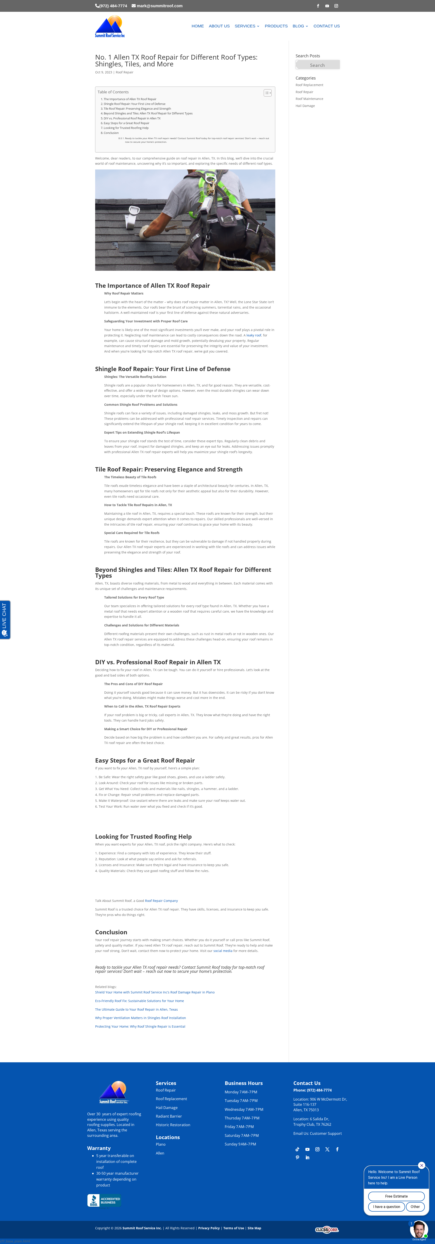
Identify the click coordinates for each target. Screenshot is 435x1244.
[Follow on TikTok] (297, 1149)
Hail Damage (305, 106)
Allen (160, 1153)
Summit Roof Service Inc (142, 1228)
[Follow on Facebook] (318, 6)
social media (222, 951)
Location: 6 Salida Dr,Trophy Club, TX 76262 (312, 1121)
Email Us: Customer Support (317, 1133)
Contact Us (327, 26)
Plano (161, 1144)
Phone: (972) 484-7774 (312, 1090)
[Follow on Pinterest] (297, 1157)
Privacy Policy (208, 1228)
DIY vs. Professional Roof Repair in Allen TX (132, 118)
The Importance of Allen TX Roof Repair (130, 99)
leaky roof (253, 335)
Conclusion (111, 133)
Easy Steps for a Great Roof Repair (127, 123)
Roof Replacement (309, 85)
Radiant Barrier (169, 1116)
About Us (219, 26)
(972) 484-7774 (113, 6)
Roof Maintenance (309, 99)
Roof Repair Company (161, 901)
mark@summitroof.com (160, 6)
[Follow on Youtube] (327, 6)
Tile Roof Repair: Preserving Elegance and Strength (138, 109)
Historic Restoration (173, 1124)
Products (276, 26)
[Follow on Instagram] (336, 6)
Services (245, 26)
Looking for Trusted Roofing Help (126, 128)
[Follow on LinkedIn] (307, 1157)
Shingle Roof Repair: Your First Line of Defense (135, 104)
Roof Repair (124, 72)
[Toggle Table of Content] (265, 93)
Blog (298, 26)
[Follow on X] (327, 1149)
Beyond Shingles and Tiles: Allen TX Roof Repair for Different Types (148, 113)
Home (198, 26)
